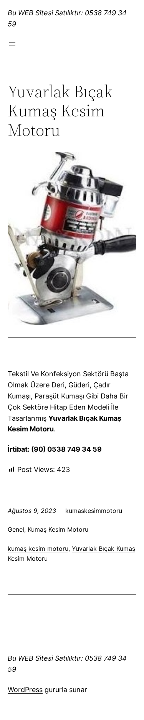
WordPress (25, 690)
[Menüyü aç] (12, 43)
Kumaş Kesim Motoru (58, 529)
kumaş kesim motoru (38, 548)
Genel (16, 529)
